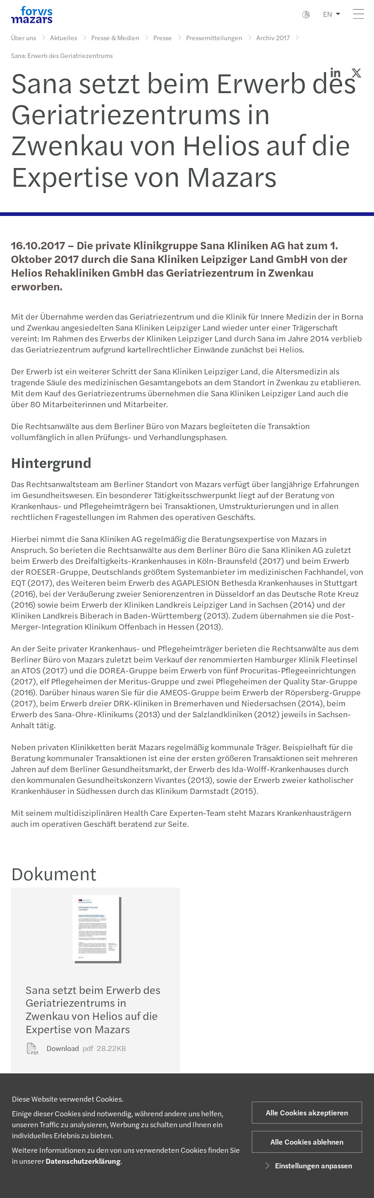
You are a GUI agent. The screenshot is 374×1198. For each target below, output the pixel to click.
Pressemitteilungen (214, 37)
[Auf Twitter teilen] (356, 72)
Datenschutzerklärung (83, 1161)
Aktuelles (63, 37)
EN (327, 14)
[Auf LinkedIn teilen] (335, 72)
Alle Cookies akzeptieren (307, 1112)
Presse (162, 37)
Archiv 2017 (273, 37)
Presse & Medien (115, 37)
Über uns (23, 37)
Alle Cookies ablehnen (306, 1141)
